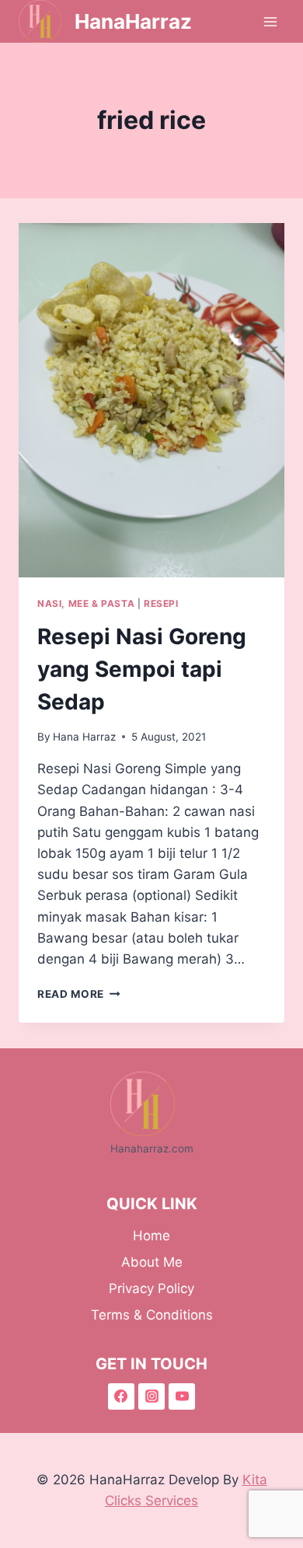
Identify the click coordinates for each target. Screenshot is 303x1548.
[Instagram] (151, 1396)
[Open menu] (270, 21)
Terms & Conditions (152, 1315)
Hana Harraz (84, 736)
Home (151, 1235)
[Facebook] (121, 1396)
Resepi (161, 603)
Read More (78, 994)
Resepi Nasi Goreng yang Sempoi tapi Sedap (141, 669)
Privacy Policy (151, 1288)
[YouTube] (182, 1396)
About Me (152, 1262)
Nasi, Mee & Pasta (85, 603)
